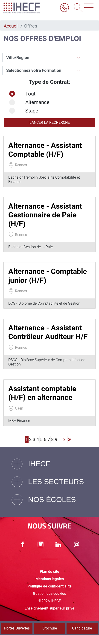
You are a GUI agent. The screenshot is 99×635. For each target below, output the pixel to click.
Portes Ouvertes (17, 628)
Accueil (11, 26)
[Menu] (88, 8)
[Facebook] (22, 544)
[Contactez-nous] (76, 544)
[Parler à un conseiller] (64, 8)
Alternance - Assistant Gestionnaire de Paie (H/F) (45, 215)
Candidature (82, 628)
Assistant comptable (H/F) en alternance (42, 393)
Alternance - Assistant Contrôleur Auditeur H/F (48, 332)
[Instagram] (40, 544)
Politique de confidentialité (50, 586)
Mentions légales (49, 579)
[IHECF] (26, 8)
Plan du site (49, 571)
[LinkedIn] (58, 544)
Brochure (49, 628)
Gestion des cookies (49, 593)
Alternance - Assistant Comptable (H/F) (45, 149)
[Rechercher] (77, 8)
